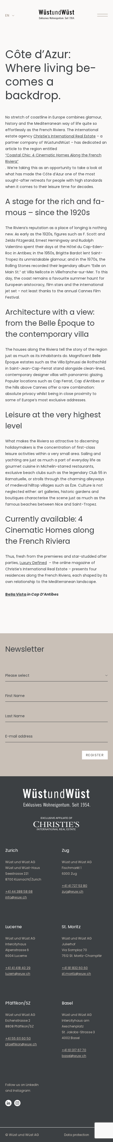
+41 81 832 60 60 (75, 968)
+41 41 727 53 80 (74, 885)
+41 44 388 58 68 (19, 891)
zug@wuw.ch (72, 891)
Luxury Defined (33, 562)
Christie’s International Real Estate (64, 136)
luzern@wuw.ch (17, 973)
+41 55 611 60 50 (18, 1038)
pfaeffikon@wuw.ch (21, 1044)
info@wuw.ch (16, 897)
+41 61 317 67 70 (74, 1050)
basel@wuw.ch (74, 1056)
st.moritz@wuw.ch (76, 973)
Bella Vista (15, 594)
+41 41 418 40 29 (17, 968)
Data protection (76, 1135)
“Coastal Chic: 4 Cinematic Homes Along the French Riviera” (53, 158)
